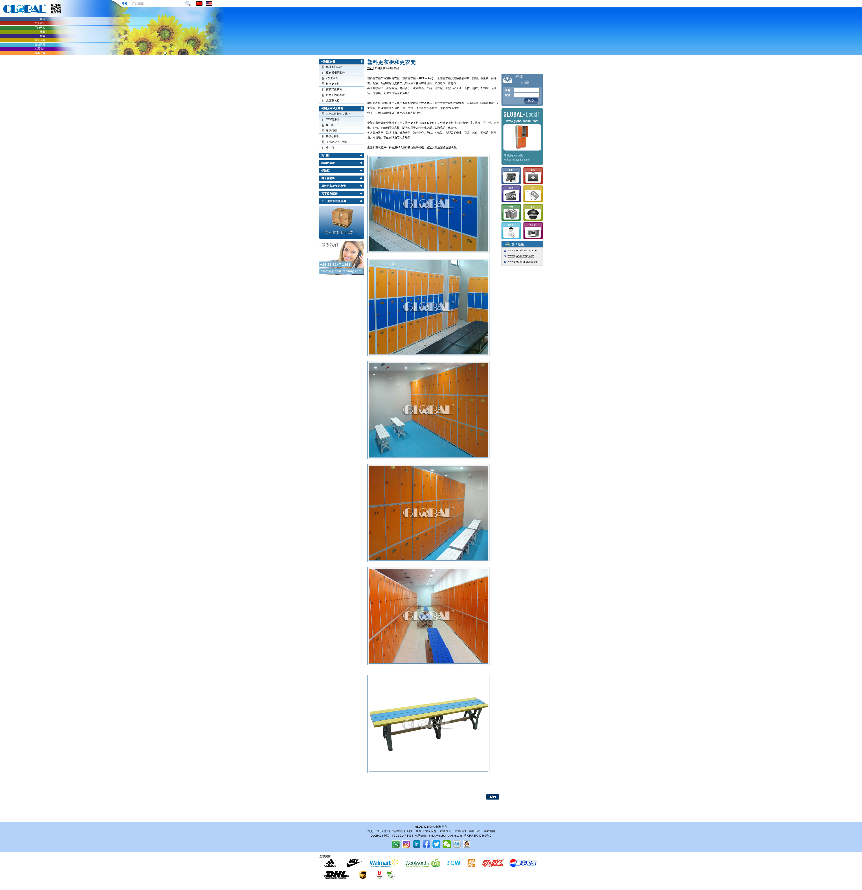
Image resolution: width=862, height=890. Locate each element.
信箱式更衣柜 (334, 89)
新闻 (42, 35)
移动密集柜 (328, 163)
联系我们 (40, 48)
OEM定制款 (333, 119)
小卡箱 (330, 147)
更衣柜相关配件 (335, 72)
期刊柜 (325, 155)
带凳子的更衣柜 (335, 95)
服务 (42, 31)
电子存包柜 (328, 178)
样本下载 (40, 53)
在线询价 (40, 44)
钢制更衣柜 (328, 61)
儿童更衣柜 (332, 100)
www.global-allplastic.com (523, 261)
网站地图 (489, 831)
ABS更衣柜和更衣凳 (333, 201)
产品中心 (40, 27)
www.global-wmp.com (521, 256)
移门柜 (330, 125)
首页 (42, 18)
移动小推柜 (332, 136)
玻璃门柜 (331, 130)
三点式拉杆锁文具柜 (338, 113)
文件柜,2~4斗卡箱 (336, 141)
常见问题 (40, 40)
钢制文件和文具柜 (332, 108)
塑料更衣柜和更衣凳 (333, 185)
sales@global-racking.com (445, 835)
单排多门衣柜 (334, 66)
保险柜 (325, 170)
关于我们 (40, 23)
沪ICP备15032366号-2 (477, 835)
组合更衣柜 (332, 83)
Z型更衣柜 (332, 78)
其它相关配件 (329, 193)
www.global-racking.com (522, 250)
